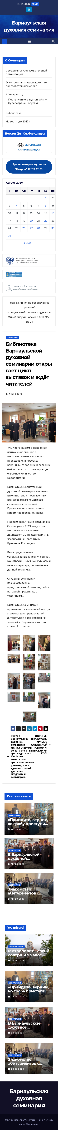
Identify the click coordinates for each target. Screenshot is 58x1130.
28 (38, 228)
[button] (53, 41)
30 (52, 228)
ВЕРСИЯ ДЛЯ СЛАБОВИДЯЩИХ (29, 147)
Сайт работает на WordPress (20, 1120)
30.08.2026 (17, 960)
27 (31, 228)
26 (23, 228)
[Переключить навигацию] (29, 41)
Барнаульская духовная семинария (29, 1098)
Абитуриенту (14, 94)
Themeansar (32, 1124)
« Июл (27, 243)
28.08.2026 (17, 996)
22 (45, 220)
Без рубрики (12, 338)
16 (53, 213)
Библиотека (13, 113)
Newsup (48, 1120)
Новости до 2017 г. (18, 121)
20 (31, 220)
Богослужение (16, 947)
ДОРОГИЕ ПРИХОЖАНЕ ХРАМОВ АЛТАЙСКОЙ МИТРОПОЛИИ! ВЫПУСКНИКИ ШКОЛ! (38, 745)
